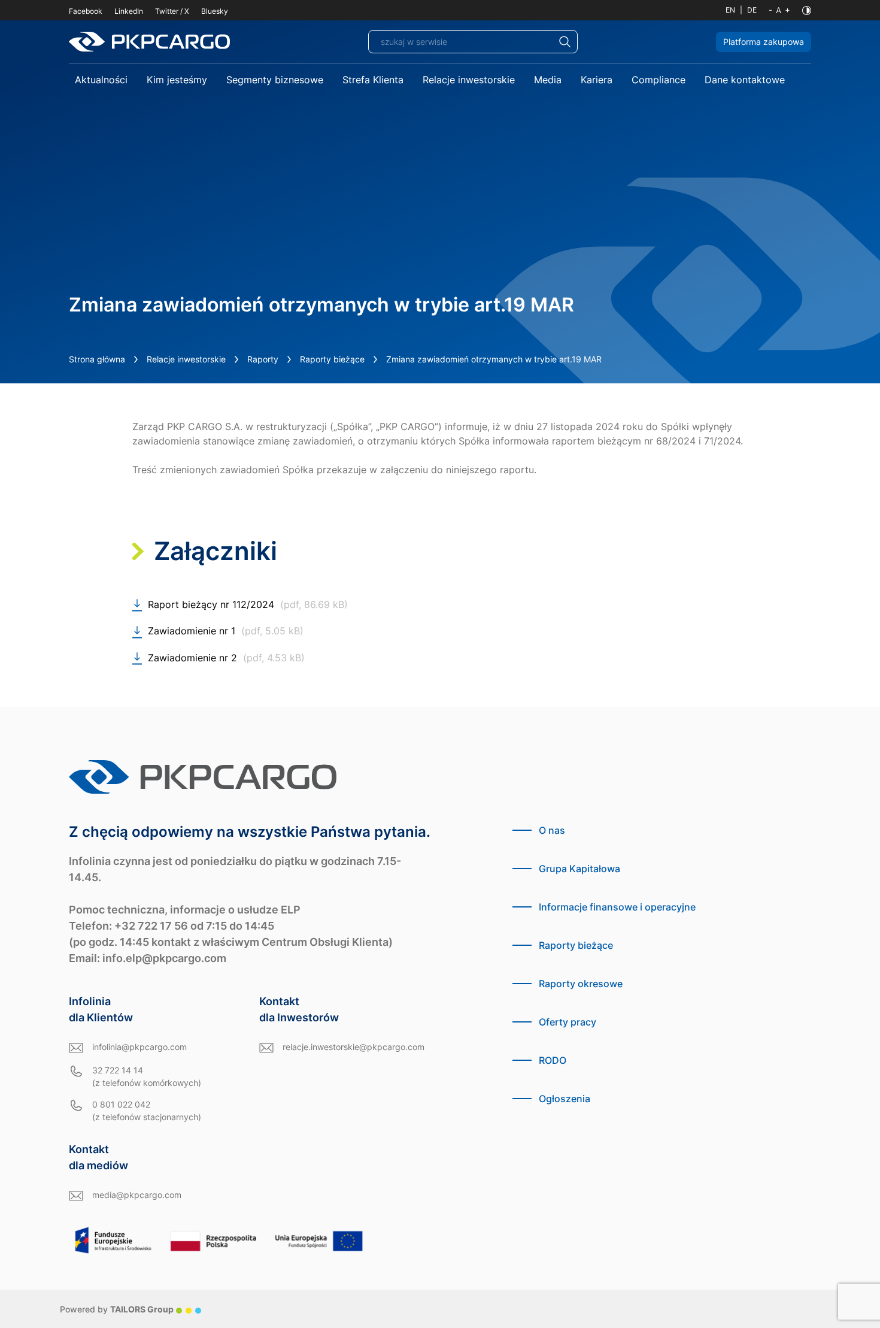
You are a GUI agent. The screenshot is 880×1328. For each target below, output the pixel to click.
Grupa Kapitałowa (579, 869)
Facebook (85, 11)
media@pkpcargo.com (136, 1195)
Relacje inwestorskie (469, 80)
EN (730, 9)
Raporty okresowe (581, 984)
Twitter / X (172, 11)
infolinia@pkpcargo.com (139, 1047)
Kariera (596, 80)
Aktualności (101, 80)
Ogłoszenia (564, 1099)
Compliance (658, 80)
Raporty (262, 359)
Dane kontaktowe (745, 80)
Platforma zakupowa (763, 42)
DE (752, 9)
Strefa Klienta (372, 80)
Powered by (117, 1309)
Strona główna (97, 359)
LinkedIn (128, 11)
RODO (552, 1060)
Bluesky (214, 11)
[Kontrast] (806, 10)
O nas (552, 830)
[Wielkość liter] (779, 10)
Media (548, 80)
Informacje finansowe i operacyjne (617, 907)
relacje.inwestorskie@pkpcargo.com (353, 1047)
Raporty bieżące (332, 359)
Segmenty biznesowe (274, 80)
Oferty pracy (567, 1022)
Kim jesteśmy (177, 80)
